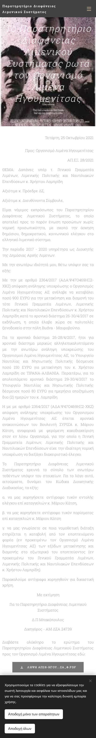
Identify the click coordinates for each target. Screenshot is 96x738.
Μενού (89, 8)
